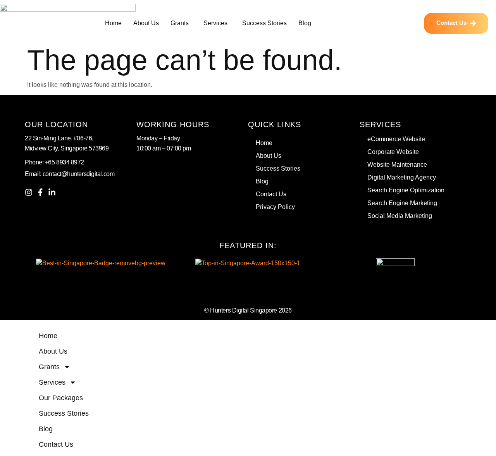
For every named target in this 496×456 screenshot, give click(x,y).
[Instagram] (29, 192)
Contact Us (271, 194)
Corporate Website (393, 152)
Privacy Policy (275, 207)
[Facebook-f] (40, 192)
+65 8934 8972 (64, 162)
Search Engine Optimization (405, 190)
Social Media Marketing (399, 215)
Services (215, 23)
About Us (146, 23)
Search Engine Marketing (402, 203)
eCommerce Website (396, 139)
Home (113, 23)
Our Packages (61, 398)
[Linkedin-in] (52, 192)
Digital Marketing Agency (401, 177)
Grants (179, 23)
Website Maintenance (397, 164)
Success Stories (264, 23)
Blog (304, 23)
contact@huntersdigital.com (78, 174)
